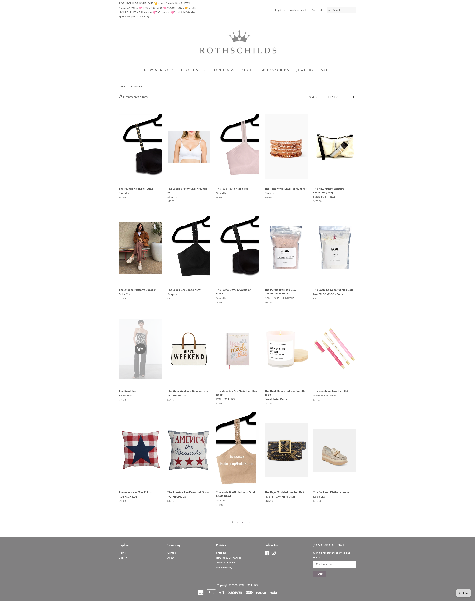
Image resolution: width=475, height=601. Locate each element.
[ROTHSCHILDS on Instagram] (273, 553)
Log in (278, 10)
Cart (319, 10)
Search (123, 557)
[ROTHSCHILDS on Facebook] (267, 553)
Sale (326, 70)
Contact (171, 552)
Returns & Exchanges (228, 557)
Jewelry (305, 70)
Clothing (192, 70)
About (170, 557)
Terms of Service (226, 562)
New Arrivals (159, 70)
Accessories (275, 70)
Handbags (223, 70)
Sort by (313, 96)
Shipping (221, 552)
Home (122, 86)
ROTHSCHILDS (248, 585)
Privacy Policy (224, 567)
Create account (297, 10)
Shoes (248, 70)
